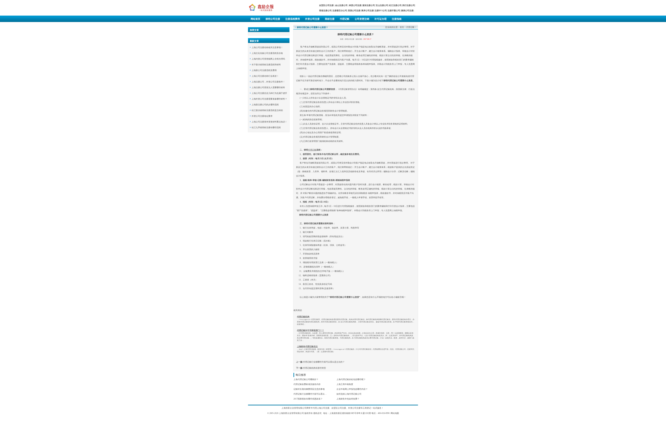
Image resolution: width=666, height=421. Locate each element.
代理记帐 (344, 19)
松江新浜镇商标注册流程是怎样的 (267, 110)
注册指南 (397, 19)
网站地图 (395, 413)
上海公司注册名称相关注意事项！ (267, 47)
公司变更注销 (362, 19)
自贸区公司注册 (338, 408)
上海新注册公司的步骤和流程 (265, 104)
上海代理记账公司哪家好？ (305, 379)
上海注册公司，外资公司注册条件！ (268, 82)
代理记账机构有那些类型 (314, 368)
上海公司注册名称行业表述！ (265, 76)
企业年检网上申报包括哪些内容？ (352, 389)
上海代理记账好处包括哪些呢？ (351, 379)
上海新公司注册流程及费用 (264, 70)
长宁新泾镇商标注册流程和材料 (266, 64)
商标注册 (330, 19)
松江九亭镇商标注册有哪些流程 (266, 127)
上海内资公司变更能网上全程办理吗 (268, 59)
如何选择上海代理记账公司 (348, 394)
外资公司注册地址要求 (262, 116)
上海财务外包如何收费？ (347, 399)
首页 (402, 27)
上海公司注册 (323, 408)
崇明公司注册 (273, 19)
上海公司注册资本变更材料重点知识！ (269, 122)
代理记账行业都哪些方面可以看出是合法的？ (324, 362)
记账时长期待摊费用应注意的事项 (309, 389)
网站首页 (255, 19)
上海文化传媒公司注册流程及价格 (267, 53)
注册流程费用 (292, 19)
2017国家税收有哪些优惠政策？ (308, 399)
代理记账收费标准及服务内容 (307, 384)
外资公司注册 (312, 19)
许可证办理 (380, 19)
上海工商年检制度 (344, 384)
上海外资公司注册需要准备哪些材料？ (269, 99)
